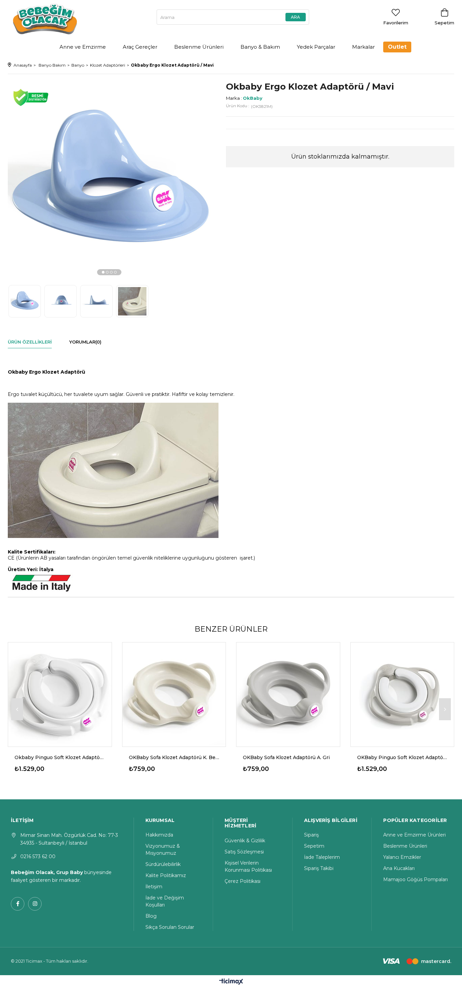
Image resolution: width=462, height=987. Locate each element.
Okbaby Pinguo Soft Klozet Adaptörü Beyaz (60, 757)
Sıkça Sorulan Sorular (169, 927)
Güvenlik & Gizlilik (245, 841)
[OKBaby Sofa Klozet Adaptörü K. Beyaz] (174, 694)
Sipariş (311, 835)
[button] (103, 272)
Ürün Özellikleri (30, 342)
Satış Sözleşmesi (244, 852)
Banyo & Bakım (260, 47)
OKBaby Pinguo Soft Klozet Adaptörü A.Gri (402, 757)
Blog (151, 916)
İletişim (153, 887)
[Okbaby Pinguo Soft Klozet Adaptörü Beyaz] (60, 694)
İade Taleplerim (322, 857)
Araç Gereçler (140, 47)
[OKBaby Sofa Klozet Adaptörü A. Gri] (288, 694)
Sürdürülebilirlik (163, 864)
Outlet (397, 47)
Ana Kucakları (399, 868)
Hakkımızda (159, 835)
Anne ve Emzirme (83, 47)
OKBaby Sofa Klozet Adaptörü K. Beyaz (174, 757)
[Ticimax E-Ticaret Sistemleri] (231, 982)
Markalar (363, 47)
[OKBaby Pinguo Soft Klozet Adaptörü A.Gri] (402, 694)
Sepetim (314, 846)
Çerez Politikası (242, 881)
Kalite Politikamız (165, 875)
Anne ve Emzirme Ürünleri (414, 835)
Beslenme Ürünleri (199, 47)
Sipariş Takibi (318, 868)
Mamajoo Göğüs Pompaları (415, 879)
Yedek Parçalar (316, 47)
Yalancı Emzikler (402, 857)
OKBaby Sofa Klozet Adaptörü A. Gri (286, 757)
